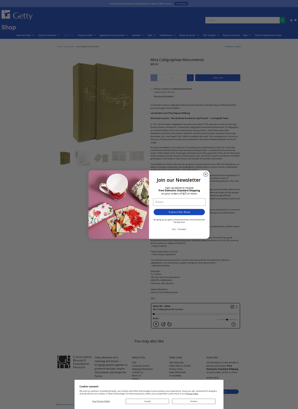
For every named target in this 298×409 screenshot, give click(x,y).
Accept (147, 401)
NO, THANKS (179, 229)
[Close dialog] (205, 174)
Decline (193, 401)
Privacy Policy (192, 393)
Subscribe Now (179, 212)
